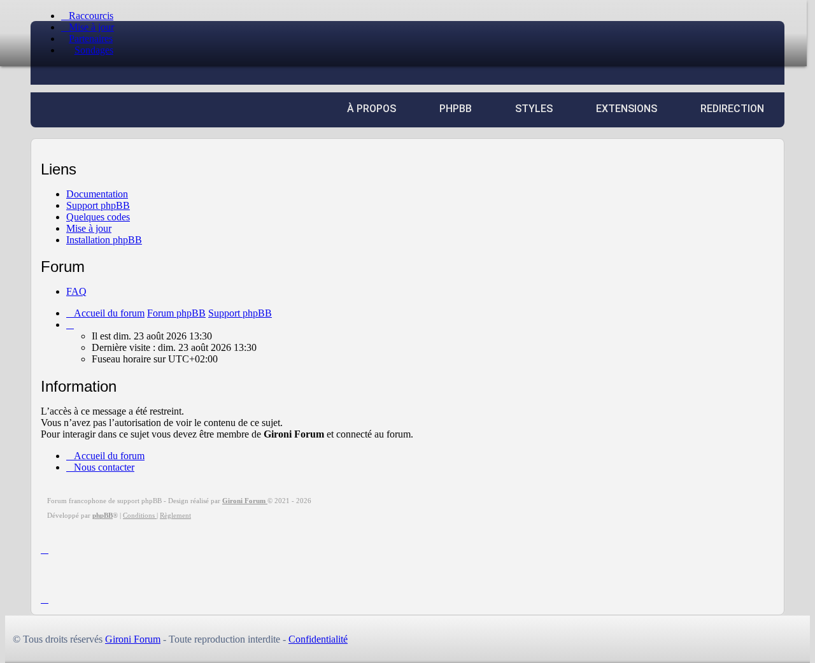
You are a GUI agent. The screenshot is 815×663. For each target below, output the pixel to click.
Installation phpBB (104, 239)
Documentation (97, 194)
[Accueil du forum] (110, 71)
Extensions (626, 109)
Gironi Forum (132, 639)
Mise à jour (88, 228)
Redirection (732, 109)
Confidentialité (318, 639)
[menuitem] (87, 27)
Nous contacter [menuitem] (104, 467)
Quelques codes (98, 216)
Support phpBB (98, 205)
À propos (371, 109)
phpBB (455, 109)
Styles (534, 109)
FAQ (76, 291)
